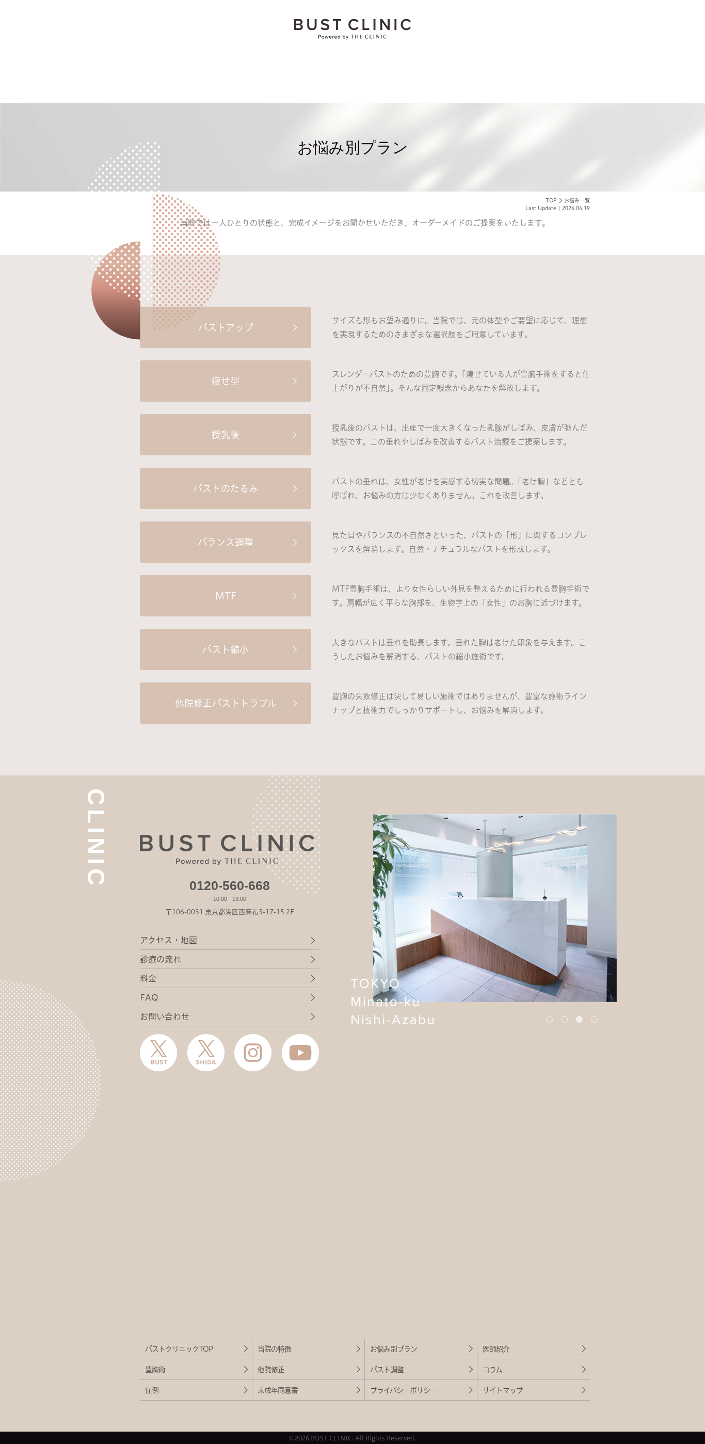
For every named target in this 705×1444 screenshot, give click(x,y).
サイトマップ (503, 1390)
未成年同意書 (278, 1390)
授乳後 (225, 434)
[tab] (549, 1019)
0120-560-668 (229, 885)
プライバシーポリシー (403, 1390)
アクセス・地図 (168, 940)
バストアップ (225, 327)
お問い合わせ (164, 1016)
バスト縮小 (225, 649)
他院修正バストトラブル (226, 703)
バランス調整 (225, 542)
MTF (225, 595)
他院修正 (271, 1369)
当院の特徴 (274, 1349)
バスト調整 (387, 1369)
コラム (492, 1369)
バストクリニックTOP (179, 1349)
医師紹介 (496, 1349)
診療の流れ (160, 959)
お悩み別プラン (393, 1349)
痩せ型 (225, 381)
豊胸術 (155, 1369)
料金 (148, 978)
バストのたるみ (225, 488)
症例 (151, 1390)
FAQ (149, 997)
